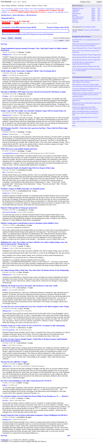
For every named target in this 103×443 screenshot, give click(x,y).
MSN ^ (4, 172)
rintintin (21, 73)
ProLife (21, 8)
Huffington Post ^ (7, 54)
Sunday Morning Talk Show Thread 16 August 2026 (86, 55)
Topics (93, 8)
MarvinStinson (21, 225)
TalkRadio (4, 12)
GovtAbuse (22, 10)
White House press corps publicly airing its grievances (19, 149)
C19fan (20, 272)
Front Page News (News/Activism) (81, 77)
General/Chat (76, 10)
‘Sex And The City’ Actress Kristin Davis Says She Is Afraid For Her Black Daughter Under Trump (35, 306)
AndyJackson (22, 327)
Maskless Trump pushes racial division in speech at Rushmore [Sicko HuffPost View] (29, 223)
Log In (19, 2)
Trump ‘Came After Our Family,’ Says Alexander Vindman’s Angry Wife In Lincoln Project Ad (33, 111)
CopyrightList (50, 12)
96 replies (28, 417)
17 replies (27, 246)
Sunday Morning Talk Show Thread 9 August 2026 (86, 57)
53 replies (28, 132)
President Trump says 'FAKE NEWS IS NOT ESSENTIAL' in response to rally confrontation (33, 325)
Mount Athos (22, 94)
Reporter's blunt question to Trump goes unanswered (19, 208)
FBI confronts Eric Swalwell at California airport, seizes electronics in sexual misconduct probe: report (86, 85)
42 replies (27, 73)
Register (24, 2)
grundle (21, 246)
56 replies (30, 343)
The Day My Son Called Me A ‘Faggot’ (14, 362)
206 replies (26, 364)
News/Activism (76, 13)
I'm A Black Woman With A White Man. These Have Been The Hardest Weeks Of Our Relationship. (35, 270)
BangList (26, 8)
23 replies (28, 52)
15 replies (26, 383)
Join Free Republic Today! (88, 27)
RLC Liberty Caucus (78, 17)
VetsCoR (74, 20)
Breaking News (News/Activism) (81, 36)
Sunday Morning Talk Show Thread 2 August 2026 (86, 60)
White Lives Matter (24, 113)
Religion (74, 15)
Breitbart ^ (5, 134)
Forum (14, 2)
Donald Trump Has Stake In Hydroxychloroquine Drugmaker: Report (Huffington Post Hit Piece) (34, 415)
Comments (18, 38)
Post (99, 8)
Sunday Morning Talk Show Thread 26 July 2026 (85, 66)
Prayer (3, 8)
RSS (68, 435)
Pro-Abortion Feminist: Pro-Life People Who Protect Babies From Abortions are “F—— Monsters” (35, 396)
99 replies (26, 272)
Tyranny (27, 10)
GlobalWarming (49, 8)
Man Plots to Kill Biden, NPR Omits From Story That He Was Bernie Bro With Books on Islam (33, 92)
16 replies (29, 94)
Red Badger (21, 132)
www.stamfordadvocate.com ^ (10, 153)
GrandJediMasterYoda (24, 191)
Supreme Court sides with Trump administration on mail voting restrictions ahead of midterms (86, 44)
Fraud (8, 10)
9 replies (34, 191)
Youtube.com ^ (6, 193)
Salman (20, 364)
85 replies (29, 170)
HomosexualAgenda (39, 8)
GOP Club (75, 12)
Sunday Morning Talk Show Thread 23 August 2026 (86, 48)
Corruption (58, 8)
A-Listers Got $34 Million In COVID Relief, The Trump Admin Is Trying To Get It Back (85, 89)
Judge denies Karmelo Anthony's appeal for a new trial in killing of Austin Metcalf (85, 81)
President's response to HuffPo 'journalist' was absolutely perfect (23, 189)
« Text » (67, 40)
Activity (10, 38)
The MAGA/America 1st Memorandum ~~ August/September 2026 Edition (83, 63)
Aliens (31, 8)
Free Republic (6, 2)
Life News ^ (5, 400)
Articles (4, 38)
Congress (3, 10)
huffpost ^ (5, 345)
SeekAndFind (22, 170)
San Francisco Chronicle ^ (10, 212)
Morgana (20, 398)
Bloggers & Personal (78, 8)
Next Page (4, 44)
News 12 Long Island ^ (8, 330)
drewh (21, 308)
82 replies (31, 210)
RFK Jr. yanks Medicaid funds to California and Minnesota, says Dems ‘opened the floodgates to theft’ (85, 113)
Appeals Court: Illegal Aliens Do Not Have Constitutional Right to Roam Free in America (84, 108)
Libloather (21, 52)
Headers (61, 40)
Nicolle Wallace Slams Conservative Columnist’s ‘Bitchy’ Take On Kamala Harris (28, 71)
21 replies (28, 151)
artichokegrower (23, 210)
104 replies (34, 113)
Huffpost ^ (5, 75)
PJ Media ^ (5, 96)
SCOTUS (16, 8)
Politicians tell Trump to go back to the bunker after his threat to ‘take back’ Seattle (29, 286)
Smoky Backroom (77, 18)
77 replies (30, 288)
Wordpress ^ (6, 248)
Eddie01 (19, 383)
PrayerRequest (9, 8)
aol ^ (3, 227)
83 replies (29, 225)
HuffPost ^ (5, 290)
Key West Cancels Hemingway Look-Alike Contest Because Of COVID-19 (26, 381)
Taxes (62, 8)
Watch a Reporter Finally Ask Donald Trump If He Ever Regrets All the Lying (27, 168)
